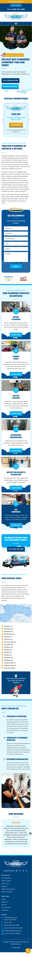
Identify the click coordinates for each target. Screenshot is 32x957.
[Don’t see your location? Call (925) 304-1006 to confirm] (16, 676)
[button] (16, 23)
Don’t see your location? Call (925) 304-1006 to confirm (16, 681)
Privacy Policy (16, 947)
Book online (16, 5)
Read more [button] (16, 847)
